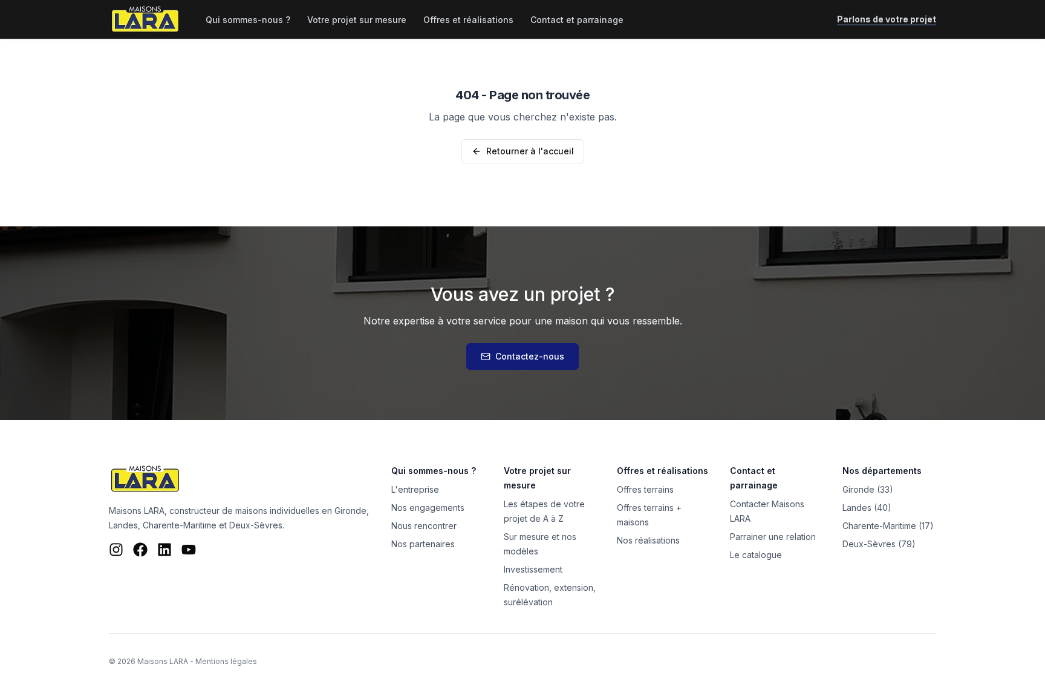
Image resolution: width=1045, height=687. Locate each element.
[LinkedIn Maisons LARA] (164, 549)
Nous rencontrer (424, 526)
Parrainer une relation (773, 536)
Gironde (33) (867, 489)
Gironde (350, 510)
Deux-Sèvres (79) (879, 544)
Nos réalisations (648, 540)
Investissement (533, 569)
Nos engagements (427, 507)
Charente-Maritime (179, 525)
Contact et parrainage (576, 20)
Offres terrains (645, 489)
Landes (123, 525)
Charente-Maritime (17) (888, 526)
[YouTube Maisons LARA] (188, 549)
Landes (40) (866, 507)
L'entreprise (415, 489)
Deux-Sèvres (255, 525)
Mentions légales (226, 661)
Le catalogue (756, 555)
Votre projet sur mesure (356, 20)
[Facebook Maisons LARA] (140, 549)
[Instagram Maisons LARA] (116, 549)
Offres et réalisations (468, 20)
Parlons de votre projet (886, 19)
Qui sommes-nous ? (248, 20)
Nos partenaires (423, 544)
